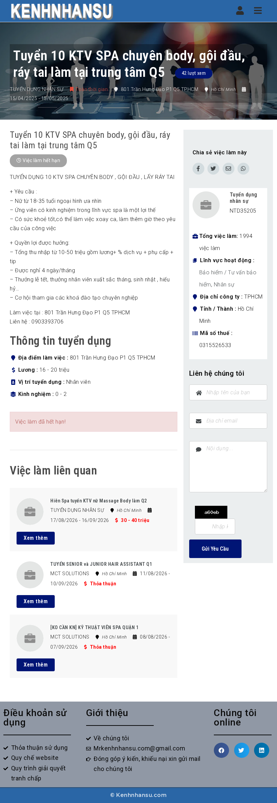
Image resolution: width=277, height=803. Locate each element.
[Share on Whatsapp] (243, 169)
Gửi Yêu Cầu (215, 549)
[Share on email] (228, 169)
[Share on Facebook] (198, 169)
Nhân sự (224, 284)
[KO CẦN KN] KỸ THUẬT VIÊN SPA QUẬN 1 (94, 627)
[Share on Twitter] (213, 169)
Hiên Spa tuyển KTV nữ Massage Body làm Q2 (98, 500)
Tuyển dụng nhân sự (243, 197)
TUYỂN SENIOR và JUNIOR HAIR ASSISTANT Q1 (101, 564)
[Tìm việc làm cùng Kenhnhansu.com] (62, 11)
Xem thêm (36, 538)
